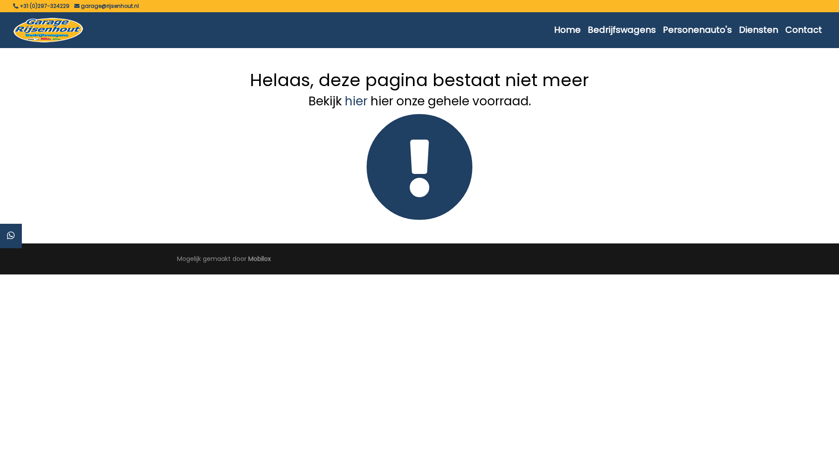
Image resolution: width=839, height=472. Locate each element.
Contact (803, 30)
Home (567, 30)
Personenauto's (697, 30)
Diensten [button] (758, 30)
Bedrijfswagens (622, 30)
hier (356, 101)
